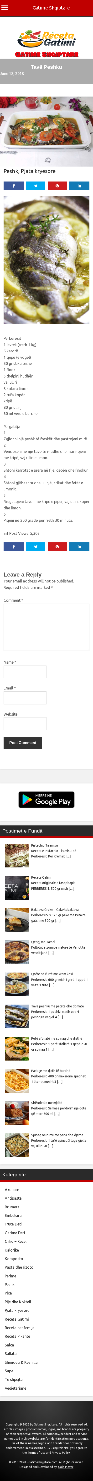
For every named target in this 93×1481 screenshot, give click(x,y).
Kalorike (12, 1250)
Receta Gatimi (17, 1319)
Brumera (12, 1207)
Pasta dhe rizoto (19, 1267)
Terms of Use (36, 1452)
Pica (8, 1293)
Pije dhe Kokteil (18, 1302)
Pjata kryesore (38, 171)
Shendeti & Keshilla (21, 1362)
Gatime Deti (15, 1233)
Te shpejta (14, 1379)
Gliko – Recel (15, 1241)
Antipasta (13, 1198)
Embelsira (13, 1215)
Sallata (11, 1353)
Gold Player (65, 1466)
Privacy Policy (61, 1452)
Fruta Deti (13, 1224)
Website (10, 714)
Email (10, 688)
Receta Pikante (17, 1336)
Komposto (14, 1259)
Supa (9, 1371)
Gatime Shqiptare (51, 7)
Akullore (12, 1190)
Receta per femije (19, 1328)
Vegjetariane (15, 1388)
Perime (10, 1276)
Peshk (11, 171)
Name (10, 662)
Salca (9, 1345)
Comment (13, 600)
